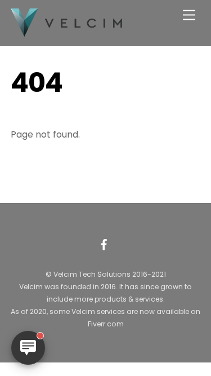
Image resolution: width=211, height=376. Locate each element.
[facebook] (104, 243)
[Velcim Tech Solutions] (67, 32)
